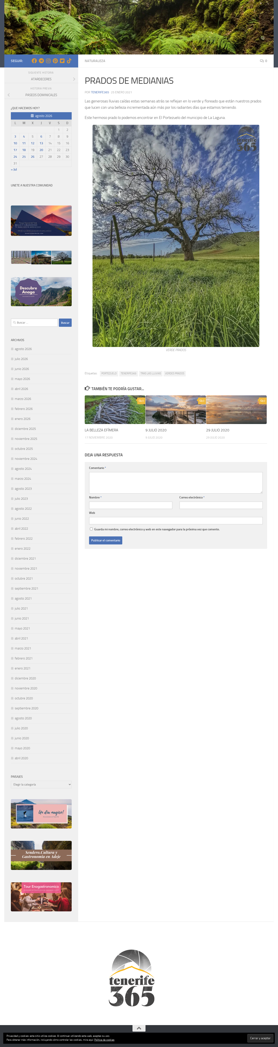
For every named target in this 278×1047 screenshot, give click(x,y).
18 (24, 150)
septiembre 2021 (26, 588)
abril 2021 (21, 638)
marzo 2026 (23, 399)
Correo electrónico (192, 497)
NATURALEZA (95, 61)
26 (32, 157)
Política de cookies (104, 1039)
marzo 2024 (23, 479)
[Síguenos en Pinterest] (55, 60)
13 (41, 143)
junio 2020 (22, 738)
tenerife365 (100, 92)
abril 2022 (21, 529)
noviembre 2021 (26, 568)
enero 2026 (22, 419)
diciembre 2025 (25, 429)
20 (41, 150)
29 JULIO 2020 (217, 430)
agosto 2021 (23, 598)
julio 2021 (21, 608)
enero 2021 (22, 668)
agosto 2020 (23, 718)
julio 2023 (21, 499)
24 (15, 157)
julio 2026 (21, 359)
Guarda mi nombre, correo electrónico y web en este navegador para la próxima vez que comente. (157, 529)
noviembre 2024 (26, 459)
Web (92, 513)
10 (15, 143)
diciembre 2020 (25, 678)
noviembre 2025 (26, 439)
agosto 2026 (23, 349)
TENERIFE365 (128, 373)
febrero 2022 (24, 539)
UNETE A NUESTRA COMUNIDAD (32, 185)
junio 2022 (22, 519)
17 (15, 150)
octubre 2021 (24, 578)
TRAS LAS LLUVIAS (151, 373)
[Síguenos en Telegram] (41, 60)
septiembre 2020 (26, 708)
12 (32, 143)
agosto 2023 (23, 489)
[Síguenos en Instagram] (48, 60)
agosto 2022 (23, 509)
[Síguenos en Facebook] (34, 60)
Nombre (95, 497)
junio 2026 (22, 369)
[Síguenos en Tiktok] (69, 60)
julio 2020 (21, 728)
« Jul (14, 169)
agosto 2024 (23, 469)
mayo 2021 (22, 628)
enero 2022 (22, 549)
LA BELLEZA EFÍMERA (101, 430)
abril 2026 (21, 389)
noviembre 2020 (26, 688)
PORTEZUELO (109, 373)
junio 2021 (22, 618)
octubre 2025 (24, 449)
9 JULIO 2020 (156, 430)
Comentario (97, 468)
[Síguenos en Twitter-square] (62, 60)
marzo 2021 (23, 648)
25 (24, 157)
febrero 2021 (24, 658)
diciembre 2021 (25, 558)
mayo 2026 (22, 379)
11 (24, 143)
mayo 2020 (22, 748)
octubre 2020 (24, 698)
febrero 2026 (24, 409)
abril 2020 (21, 758)
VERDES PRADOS (174, 373)
